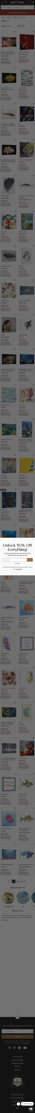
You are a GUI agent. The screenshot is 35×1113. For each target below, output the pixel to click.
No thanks (17, 563)
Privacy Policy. (19, 569)
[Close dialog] (33, 539)
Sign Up (30, 559)
